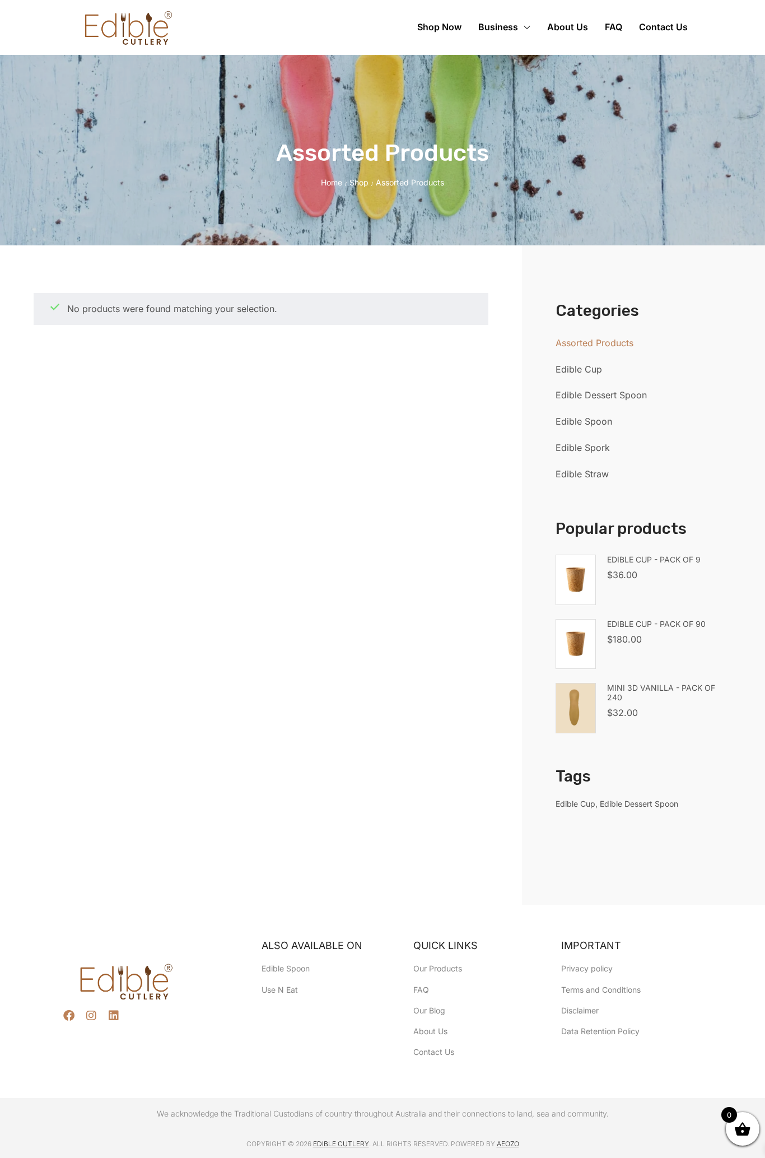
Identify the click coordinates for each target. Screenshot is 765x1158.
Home (331, 182)
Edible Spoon (584, 421)
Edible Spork (583, 447)
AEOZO (508, 1144)
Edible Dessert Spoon (601, 395)
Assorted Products (594, 342)
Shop (358, 182)
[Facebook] (68, 1015)
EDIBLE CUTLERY (341, 1144)
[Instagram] (91, 1015)
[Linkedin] (113, 1015)
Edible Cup (579, 369)
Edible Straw (582, 474)
